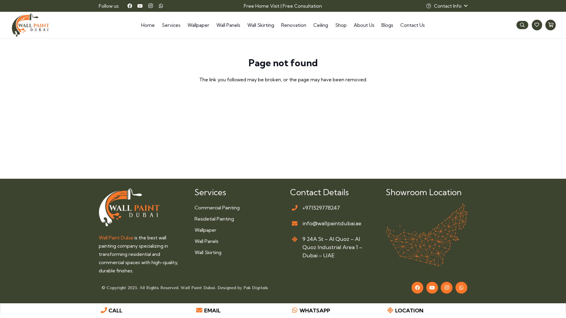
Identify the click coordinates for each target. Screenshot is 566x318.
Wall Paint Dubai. (199, 287)
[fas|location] (294, 239)
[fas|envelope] (294, 223)
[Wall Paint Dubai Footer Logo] (129, 207)
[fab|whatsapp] (295, 310)
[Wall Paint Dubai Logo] (30, 25)
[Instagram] (150, 6)
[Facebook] (129, 6)
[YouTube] (140, 6)
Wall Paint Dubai (116, 238)
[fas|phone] (294, 207)
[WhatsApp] (161, 6)
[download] (427, 234)
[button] (446, 6)
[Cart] (550, 25)
